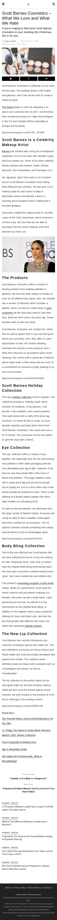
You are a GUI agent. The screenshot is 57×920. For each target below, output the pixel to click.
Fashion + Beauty (10, 803)
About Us (9, 888)
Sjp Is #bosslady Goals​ (14, 749)
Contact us (47, 888)
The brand (7, 107)
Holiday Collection (22, 397)
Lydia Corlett (10, 41)
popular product (33, 626)
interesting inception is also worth (35, 583)
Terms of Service (34, 888)
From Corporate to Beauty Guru (19, 742)
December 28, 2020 (29, 41)
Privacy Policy (20, 888)
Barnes (6, 151)
